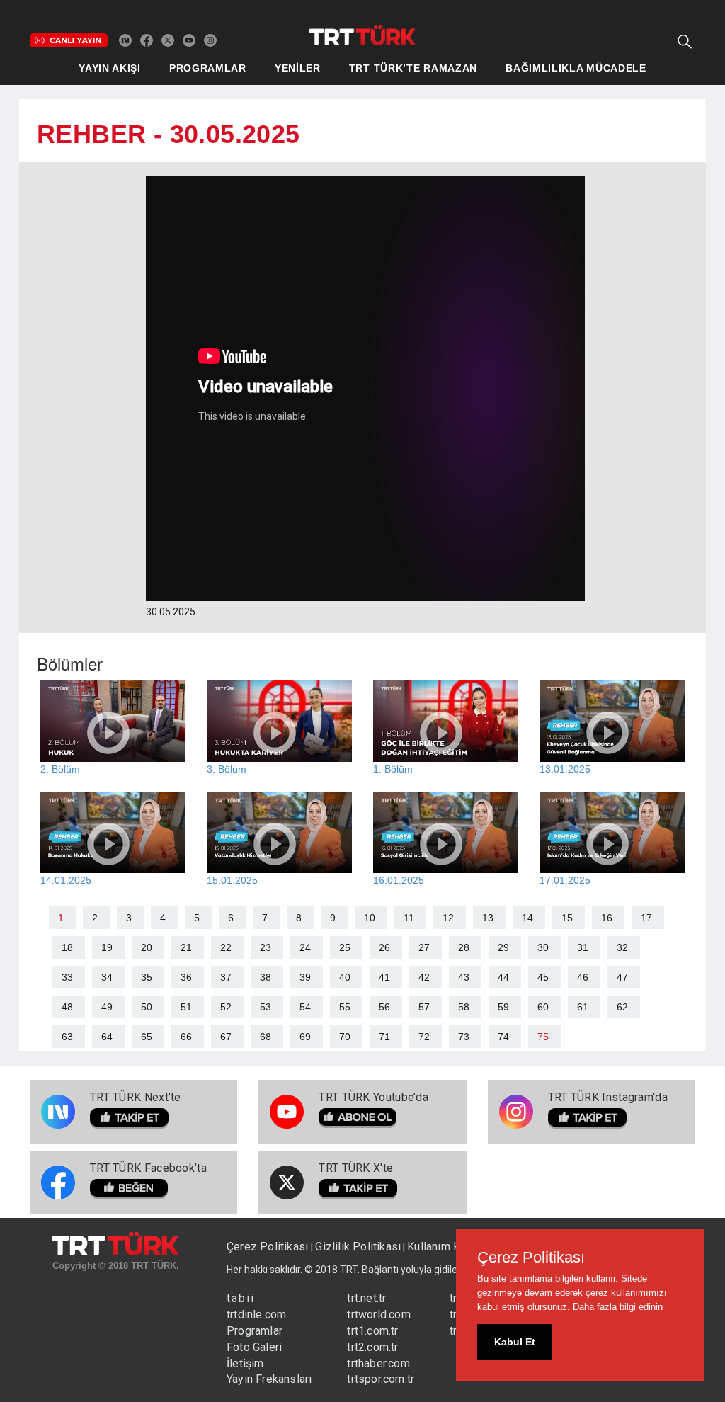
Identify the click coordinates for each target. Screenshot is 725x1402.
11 (409, 917)
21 (186, 947)
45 (543, 977)
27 (424, 947)
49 (107, 1007)
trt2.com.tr (372, 1347)
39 (305, 977)
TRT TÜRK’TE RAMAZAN (413, 68)
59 (503, 1007)
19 (107, 947)
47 (622, 977)
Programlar (254, 1331)
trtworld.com (378, 1314)
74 (503, 1036)
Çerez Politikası (269, 1246)
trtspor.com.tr (380, 1379)
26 (384, 947)
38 (265, 977)
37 (226, 977)
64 (107, 1036)
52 (226, 1007)
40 (344, 977)
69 (305, 1036)
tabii (241, 1298)
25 (344, 947)
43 (463, 977)
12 (448, 917)
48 (67, 1007)
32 (622, 947)
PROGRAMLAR (207, 68)
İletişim (245, 1363)
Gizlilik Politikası (358, 1246)
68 (265, 1036)
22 (226, 947)
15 (567, 917)
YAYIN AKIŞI (110, 68)
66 (186, 1036)
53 (265, 1007)
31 (582, 947)
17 (646, 917)
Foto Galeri (254, 1347)
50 (146, 1007)
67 (226, 1036)
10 (369, 917)
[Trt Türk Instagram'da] (210, 39)
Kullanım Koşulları (452, 1246)
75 (543, 1036)
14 (527, 917)
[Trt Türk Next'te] (125, 39)
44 (503, 977)
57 (424, 1007)
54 (305, 1007)
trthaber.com (378, 1363)
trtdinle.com (256, 1314)
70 (344, 1036)
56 (384, 1007)
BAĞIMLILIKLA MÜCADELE (576, 68)
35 (146, 977)
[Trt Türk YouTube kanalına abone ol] (189, 39)
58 (463, 1007)
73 (463, 1036)
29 (503, 947)
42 (424, 977)
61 (582, 1007)
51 (186, 1007)
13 (487, 917)
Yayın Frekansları (269, 1379)
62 (622, 1007)
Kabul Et (514, 1341)
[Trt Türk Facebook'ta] (146, 39)
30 (543, 947)
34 (107, 977)
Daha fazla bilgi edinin (618, 1306)
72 (424, 1036)
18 (67, 947)
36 (186, 977)
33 (67, 977)
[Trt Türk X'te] (168, 39)
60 (543, 1007)
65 (146, 1036)
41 (384, 977)
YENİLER (298, 68)
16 (606, 917)
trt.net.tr (366, 1298)
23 (265, 947)
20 (146, 947)
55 (344, 1007)
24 (305, 947)
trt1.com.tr (372, 1331)
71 (384, 1036)
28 (463, 947)
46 (582, 977)
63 (67, 1036)
